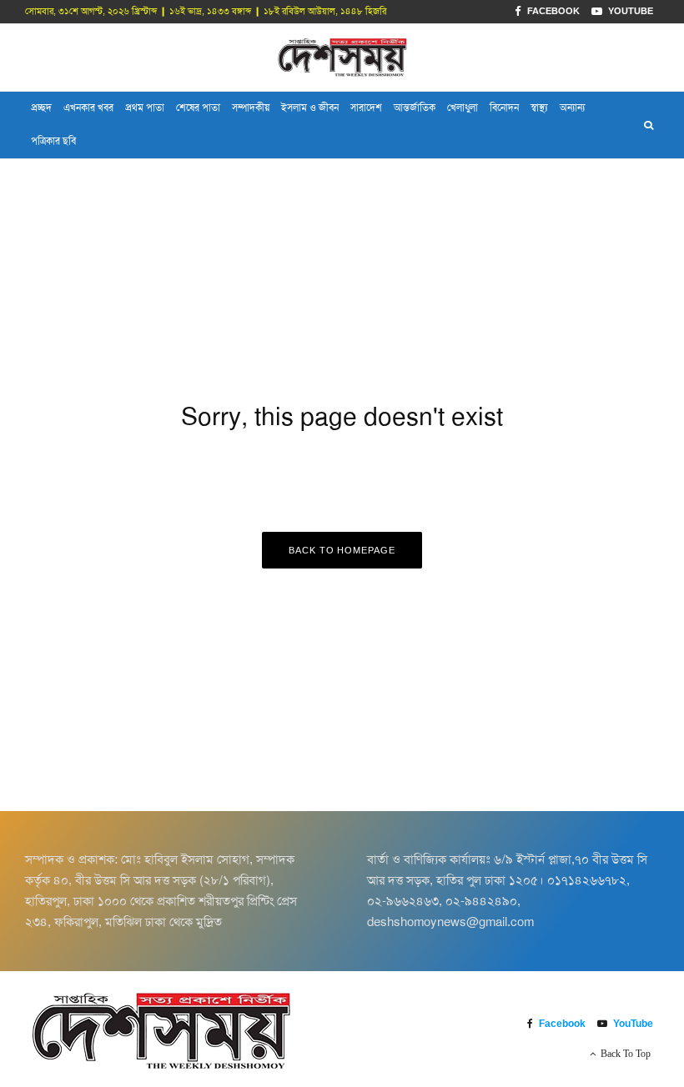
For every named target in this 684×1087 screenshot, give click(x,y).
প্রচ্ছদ (41, 107)
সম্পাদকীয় (250, 107)
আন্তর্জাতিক (414, 107)
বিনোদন (504, 107)
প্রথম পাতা (144, 107)
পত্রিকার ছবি (53, 141)
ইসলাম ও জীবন (310, 107)
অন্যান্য (572, 107)
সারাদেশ (366, 107)
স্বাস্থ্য (539, 107)
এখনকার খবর (88, 107)
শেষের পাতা (198, 107)
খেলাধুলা (462, 107)
